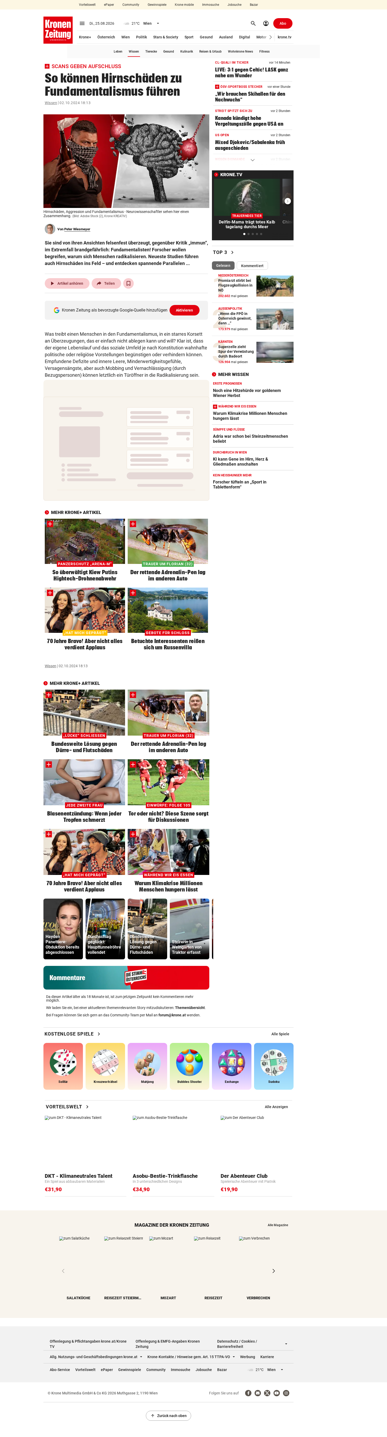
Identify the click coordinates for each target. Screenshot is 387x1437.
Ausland (226, 37)
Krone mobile (184, 5)
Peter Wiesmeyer (77, 229)
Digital (244, 37)
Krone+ (85, 37)
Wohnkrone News (240, 51)
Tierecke (151, 51)
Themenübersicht (190, 1008)
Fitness (264, 51)
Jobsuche (234, 5)
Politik (141, 37)
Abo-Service (60, 1370)
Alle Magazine (278, 1225)
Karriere (267, 1357)
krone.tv (284, 37)
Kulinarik (186, 51)
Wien (125, 37)
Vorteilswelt (87, 5)
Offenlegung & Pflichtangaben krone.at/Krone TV (88, 1344)
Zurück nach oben (168, 1416)
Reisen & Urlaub (210, 51)
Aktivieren (184, 310)
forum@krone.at (172, 1015)
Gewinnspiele (157, 5)
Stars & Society (165, 37)
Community (130, 5)
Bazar (254, 5)
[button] (271, 37)
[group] (63, 929)
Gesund (206, 37)
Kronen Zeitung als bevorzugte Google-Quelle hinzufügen (127, 310)
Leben (118, 51)
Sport (189, 37)
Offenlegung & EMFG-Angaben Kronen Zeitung (168, 1344)
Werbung (247, 1357)
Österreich (106, 37)
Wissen (134, 51)
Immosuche (210, 5)
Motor (261, 37)
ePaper (109, 5)
